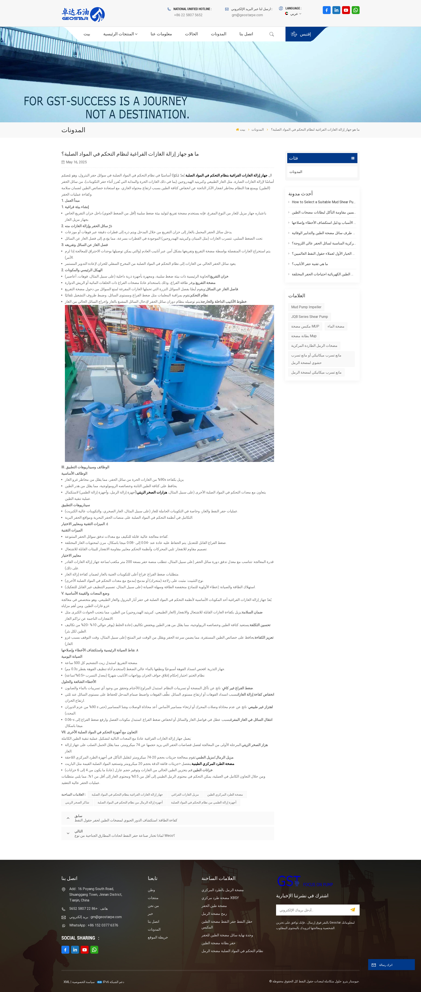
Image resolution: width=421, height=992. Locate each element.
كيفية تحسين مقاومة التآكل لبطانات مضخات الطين (324, 212)
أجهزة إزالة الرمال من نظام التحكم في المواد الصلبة (130, 802)
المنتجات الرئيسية (118, 33)
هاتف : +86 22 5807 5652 (88, 909)
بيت (87, 33)
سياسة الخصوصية (83, 982)
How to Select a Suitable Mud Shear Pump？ (324, 202)
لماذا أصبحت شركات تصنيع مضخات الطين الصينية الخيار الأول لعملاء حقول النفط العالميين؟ (324, 253)
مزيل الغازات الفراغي (185, 794)
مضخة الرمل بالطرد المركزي (223, 890)
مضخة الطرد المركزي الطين (225, 794)
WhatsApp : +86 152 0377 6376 (93, 925)
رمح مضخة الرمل (214, 914)
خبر (150, 914)
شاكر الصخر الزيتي (77, 802)
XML (67, 982)
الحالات (191, 33)
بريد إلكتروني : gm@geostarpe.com (95, 917)
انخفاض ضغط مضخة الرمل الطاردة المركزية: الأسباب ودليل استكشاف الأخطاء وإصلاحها (324, 223)
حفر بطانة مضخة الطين (218, 943)
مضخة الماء (336, 326)
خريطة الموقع (158, 937)
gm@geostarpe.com (247, 15)
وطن (151, 890)
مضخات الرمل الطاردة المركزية (314, 346)
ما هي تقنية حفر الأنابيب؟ (310, 264)
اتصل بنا (246, 33)
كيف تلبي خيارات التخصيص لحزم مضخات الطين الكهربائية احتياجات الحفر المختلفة (324, 274)
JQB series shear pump (309, 317)
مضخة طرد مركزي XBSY (220, 898)
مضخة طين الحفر (214, 906)
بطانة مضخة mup (304, 336)
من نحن (153, 906)
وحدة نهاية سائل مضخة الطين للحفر (227, 935)
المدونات (218, 33)
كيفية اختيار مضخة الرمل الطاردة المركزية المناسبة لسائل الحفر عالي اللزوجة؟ (324, 243)
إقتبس (305, 34)
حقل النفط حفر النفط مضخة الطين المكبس (227, 924)
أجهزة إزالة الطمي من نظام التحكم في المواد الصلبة (203, 802)
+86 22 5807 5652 (188, 15)
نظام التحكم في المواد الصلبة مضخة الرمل (232, 951)
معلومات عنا (161, 33)
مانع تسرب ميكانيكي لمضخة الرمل (316, 372)
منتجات (153, 898)
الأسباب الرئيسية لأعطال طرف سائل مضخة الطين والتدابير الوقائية (324, 233)
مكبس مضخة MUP (305, 326)
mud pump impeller (306, 307)
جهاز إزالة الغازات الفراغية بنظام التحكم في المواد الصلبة (227, 175)
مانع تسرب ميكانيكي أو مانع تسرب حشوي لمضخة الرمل (316, 359)
